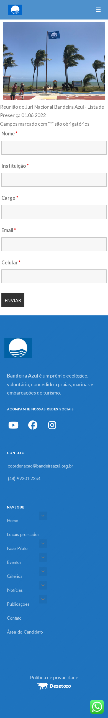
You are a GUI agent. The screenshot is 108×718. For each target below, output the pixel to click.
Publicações (18, 604)
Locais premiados (23, 534)
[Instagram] (52, 425)
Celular (10, 262)
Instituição (15, 166)
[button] (43, 516)
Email (8, 230)
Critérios (14, 576)
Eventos (14, 562)
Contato (14, 618)
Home (12, 520)
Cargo (9, 198)
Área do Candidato (25, 632)
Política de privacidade (54, 677)
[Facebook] (33, 425)
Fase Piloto (17, 548)
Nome (9, 133)
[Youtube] (13, 425)
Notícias (15, 590)
